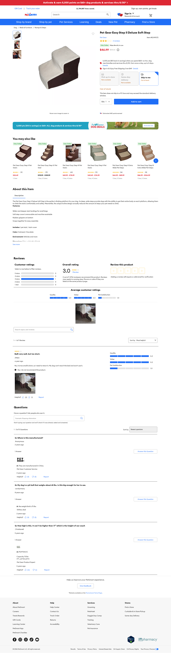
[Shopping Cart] (153, 15)
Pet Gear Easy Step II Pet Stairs (22, 166)
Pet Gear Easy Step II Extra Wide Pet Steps (123, 166)
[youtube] (37, 639)
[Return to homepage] (31, 14)
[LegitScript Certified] (131, 639)
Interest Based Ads (105, 649)
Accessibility (54, 624)
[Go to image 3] (17, 54)
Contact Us (54, 611)
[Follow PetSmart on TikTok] (31, 639)
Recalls (73, 649)
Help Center (54, 607)
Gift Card (18, 9)
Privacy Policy (92, 649)
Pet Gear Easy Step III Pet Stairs (72, 166)
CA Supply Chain (119, 649)
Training (90, 620)
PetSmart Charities (20, 633)
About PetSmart (19, 607)
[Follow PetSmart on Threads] (26, 639)
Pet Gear (103, 37)
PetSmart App (18, 628)
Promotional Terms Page (94, 593)
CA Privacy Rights (133, 649)
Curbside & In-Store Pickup (135, 611)
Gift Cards (17, 620)
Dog (15, 27)
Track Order (54, 616)
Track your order (33, 9)
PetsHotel (91, 611)
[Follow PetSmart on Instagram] (20, 639)
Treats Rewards (18, 616)
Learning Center (19, 624)
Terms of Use (81, 649)
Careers (16, 611)
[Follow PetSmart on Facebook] (14, 639)
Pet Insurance (92, 628)
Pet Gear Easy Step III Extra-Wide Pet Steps (146, 166)
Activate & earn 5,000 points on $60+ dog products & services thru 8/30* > (85, 2)
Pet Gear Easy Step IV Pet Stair (47, 166)
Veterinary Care (93, 624)
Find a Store (129, 607)
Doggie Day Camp (94, 616)
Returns (53, 620)
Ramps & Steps (40, 27)
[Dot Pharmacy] (147, 640)
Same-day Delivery (132, 616)
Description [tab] (19, 195)
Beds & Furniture (26, 27)
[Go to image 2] (17, 44)
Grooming (91, 607)
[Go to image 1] (17, 35)
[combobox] (80, 14)
